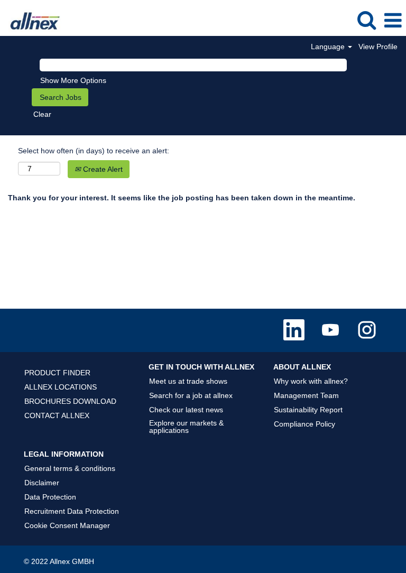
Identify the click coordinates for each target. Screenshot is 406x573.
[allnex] (31, 20)
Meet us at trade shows (188, 381)
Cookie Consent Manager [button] (67, 525)
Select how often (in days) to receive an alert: (93, 150)
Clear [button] (42, 114)
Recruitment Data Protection (71, 511)
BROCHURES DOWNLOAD (70, 401)
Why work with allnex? (311, 381)
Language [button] (329, 46)
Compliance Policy (304, 424)
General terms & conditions (69, 468)
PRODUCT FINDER (57, 372)
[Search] (366, 19)
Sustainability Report (308, 409)
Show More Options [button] (73, 80)
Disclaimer (41, 482)
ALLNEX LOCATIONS (60, 387)
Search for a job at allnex (191, 395)
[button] (393, 20)
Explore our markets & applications (186, 427)
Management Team (306, 395)
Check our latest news (186, 409)
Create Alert (102, 169)
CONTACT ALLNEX (56, 415)
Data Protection (50, 497)
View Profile (378, 46)
